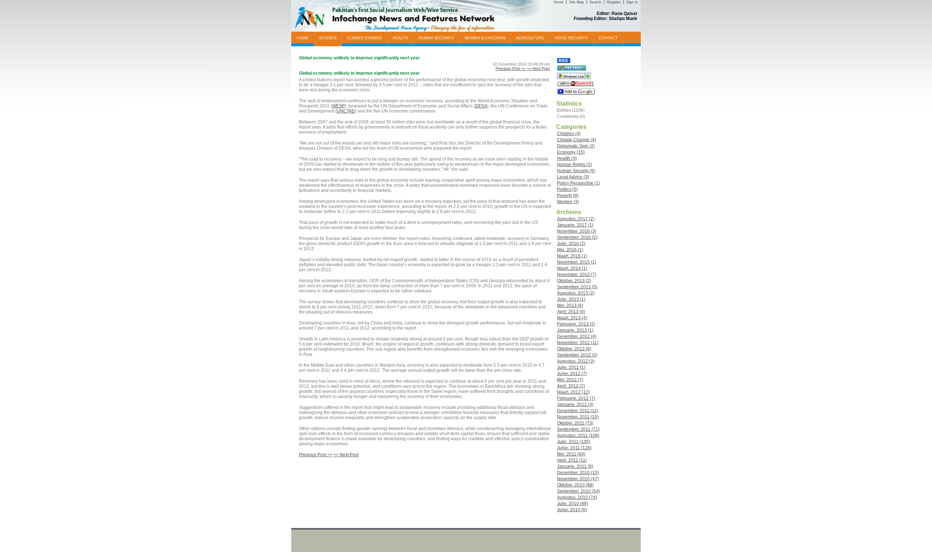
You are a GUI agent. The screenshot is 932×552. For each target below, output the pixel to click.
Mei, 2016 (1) (570, 249)
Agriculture (530, 38)
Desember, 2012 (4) (576, 336)
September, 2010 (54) (578, 491)
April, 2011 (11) (572, 460)
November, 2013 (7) (576, 274)
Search (595, 2)
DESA (481, 106)
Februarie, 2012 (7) (576, 398)
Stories (327, 38)
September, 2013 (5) (577, 286)
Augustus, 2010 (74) (577, 497)
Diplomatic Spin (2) (576, 146)
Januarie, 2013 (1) (575, 330)
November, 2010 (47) (578, 478)
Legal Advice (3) (573, 177)
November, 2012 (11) (578, 342)
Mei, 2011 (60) (571, 454)
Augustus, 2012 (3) (576, 361)
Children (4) (569, 133)
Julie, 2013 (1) (571, 299)
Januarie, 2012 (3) (575, 404)
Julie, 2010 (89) (572, 503)
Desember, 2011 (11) (577, 410)
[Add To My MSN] (571, 69)
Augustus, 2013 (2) (576, 293)
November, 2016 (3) (576, 231)
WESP (338, 106)
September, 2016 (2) (577, 237)
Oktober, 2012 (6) (574, 348)
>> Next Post (538, 68)
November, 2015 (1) (576, 262)
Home (559, 2)
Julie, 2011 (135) (573, 441)
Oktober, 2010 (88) (575, 485)
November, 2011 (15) (578, 416)
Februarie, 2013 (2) (576, 324)
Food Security (571, 38)
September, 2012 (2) (577, 355)
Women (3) (568, 201)
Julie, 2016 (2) (571, 243)
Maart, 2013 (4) (572, 317)
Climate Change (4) (576, 139)
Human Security (436, 38)
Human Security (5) (576, 170)
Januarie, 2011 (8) (575, 466)
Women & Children (485, 38)
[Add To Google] (576, 93)
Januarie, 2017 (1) (575, 225)
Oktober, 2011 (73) (575, 423)
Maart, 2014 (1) (572, 268)
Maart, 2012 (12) (573, 392)
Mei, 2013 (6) (570, 305)
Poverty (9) (567, 195)
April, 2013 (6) (571, 311)
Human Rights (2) (574, 164)
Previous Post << (510, 68)
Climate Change (364, 38)
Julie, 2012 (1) (571, 367)
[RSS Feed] (563, 61)
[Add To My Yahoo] (575, 84)
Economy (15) (571, 152)
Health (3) (567, 158)
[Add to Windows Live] (574, 77)
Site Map (576, 2)
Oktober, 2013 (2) (574, 280)
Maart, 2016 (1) (572, 256)
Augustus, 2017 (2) (576, 218)
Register (614, 2)
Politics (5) (567, 189)
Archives (568, 212)
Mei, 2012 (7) (570, 379)
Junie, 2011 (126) (574, 447)
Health (400, 38)
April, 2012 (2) (571, 386)
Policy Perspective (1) (578, 183)
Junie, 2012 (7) (572, 373)
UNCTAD (346, 111)
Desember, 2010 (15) (578, 472)
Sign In (632, 2)
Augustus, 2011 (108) (578, 435)
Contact (608, 38)
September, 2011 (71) (578, 429)
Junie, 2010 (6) (572, 509)
